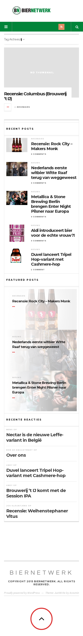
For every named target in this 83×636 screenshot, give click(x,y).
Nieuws (35, 163)
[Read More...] (7, 107)
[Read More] (14, 307)
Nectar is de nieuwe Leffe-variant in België (34, 437)
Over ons (16, 455)
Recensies (23, 107)
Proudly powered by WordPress (22, 593)
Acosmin (74, 593)
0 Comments (38, 154)
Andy (9, 465)
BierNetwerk (42, 573)
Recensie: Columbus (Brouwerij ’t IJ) (35, 96)
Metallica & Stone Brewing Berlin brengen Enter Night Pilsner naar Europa (51, 204)
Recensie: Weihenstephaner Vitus (37, 513)
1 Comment (38, 270)
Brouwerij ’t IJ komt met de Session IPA (36, 493)
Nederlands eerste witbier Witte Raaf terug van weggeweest (53, 172)
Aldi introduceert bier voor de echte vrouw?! (53, 233)
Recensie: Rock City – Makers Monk (51, 146)
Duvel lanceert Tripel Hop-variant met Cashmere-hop (51, 259)
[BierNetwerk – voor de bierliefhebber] (31, 10)
